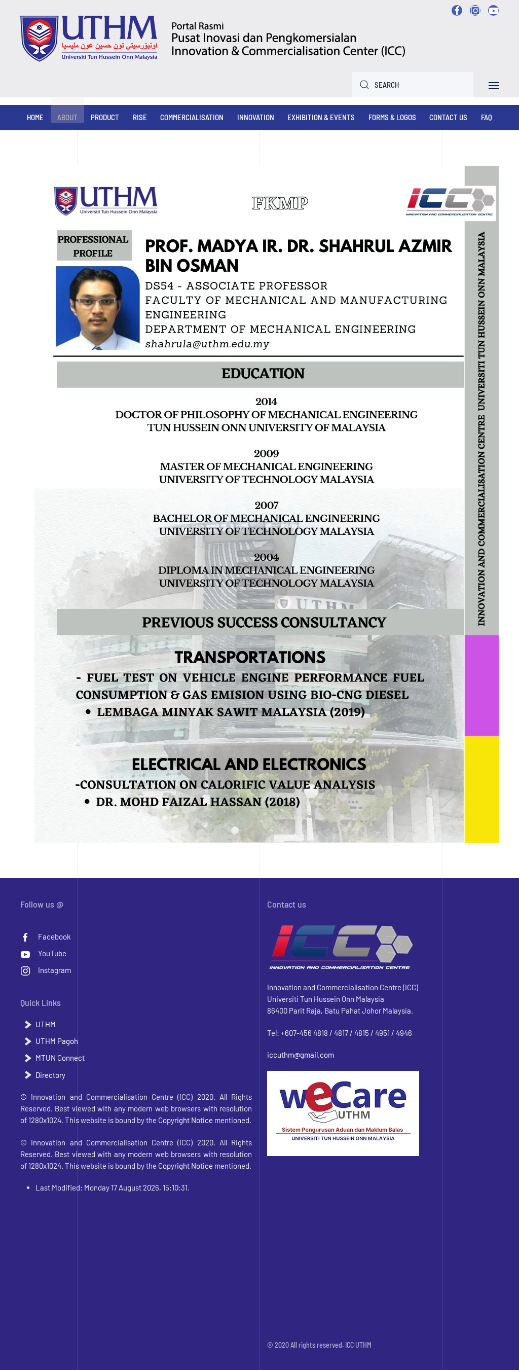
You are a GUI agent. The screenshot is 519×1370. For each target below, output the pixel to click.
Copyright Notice (185, 1120)
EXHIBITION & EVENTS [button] (321, 117)
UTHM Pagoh (56, 1040)
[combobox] (412, 84)
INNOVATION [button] (255, 117)
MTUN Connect (60, 1057)
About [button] (67, 117)
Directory (50, 1074)
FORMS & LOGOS (392, 117)
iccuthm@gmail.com (300, 1054)
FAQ (486, 117)
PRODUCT (105, 117)
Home (35, 117)
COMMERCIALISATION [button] (192, 117)
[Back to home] (213, 39)
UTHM (45, 1024)
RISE (140, 117)
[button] (494, 84)
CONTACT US (448, 117)
